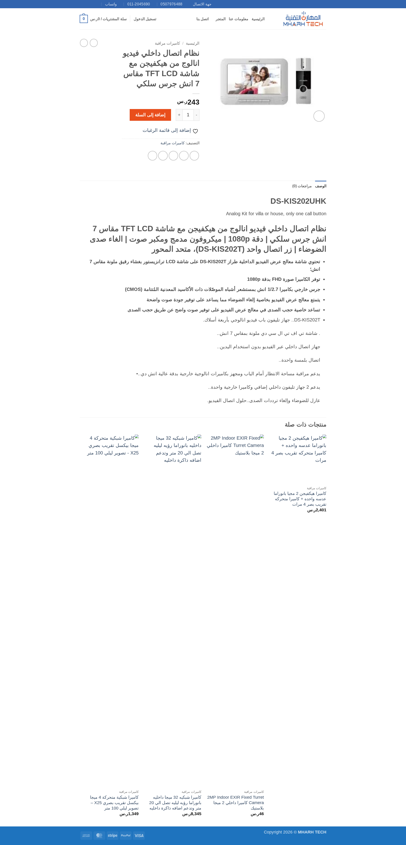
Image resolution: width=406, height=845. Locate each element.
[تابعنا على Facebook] (99, 4)
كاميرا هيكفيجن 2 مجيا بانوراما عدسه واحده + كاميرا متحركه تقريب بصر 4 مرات (300, 499)
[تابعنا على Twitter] (88, 4)
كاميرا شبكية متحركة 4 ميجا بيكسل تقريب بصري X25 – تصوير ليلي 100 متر (114, 802)
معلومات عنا (238, 19)
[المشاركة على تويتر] (184, 155)
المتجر (221, 19)
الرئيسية (258, 19)
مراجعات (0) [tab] (302, 186)
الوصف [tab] (320, 186)
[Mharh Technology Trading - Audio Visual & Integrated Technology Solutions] (302, 19)
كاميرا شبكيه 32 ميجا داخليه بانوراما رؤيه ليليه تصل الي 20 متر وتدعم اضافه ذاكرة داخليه (175, 802)
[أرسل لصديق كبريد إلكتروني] (173, 155)
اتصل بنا (202, 19)
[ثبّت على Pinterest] (163, 155)
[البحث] (270, 19)
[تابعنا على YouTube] (82, 4)
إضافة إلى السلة (150, 114)
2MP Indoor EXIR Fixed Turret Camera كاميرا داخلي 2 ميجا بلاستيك (235, 802)
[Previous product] (84, 43)
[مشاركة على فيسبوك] (194, 155)
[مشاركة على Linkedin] (152, 155)
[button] (145, 19)
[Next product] (94, 43)
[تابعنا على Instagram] (93, 4)
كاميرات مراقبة (167, 43)
